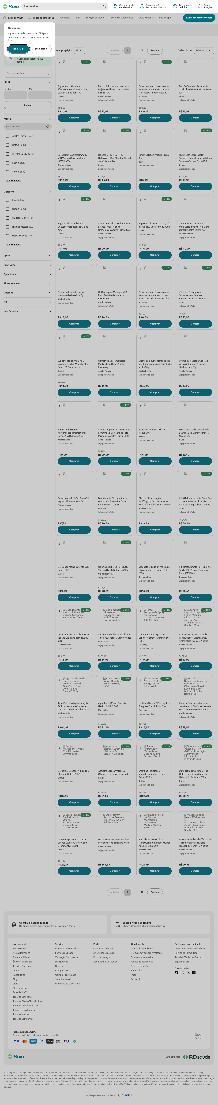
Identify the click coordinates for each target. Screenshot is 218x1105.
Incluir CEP (18, 48)
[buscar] (104, 6)
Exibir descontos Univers (199, 17)
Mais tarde (41, 48)
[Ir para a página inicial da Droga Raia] (11, 6)
